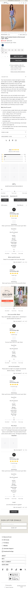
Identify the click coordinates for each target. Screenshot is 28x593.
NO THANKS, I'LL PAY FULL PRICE (7, 302)
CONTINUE (7, 300)
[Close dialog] (26, 287)
